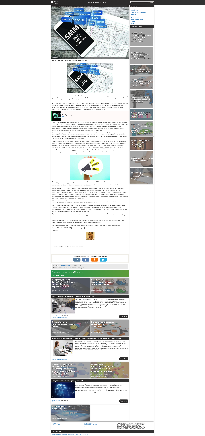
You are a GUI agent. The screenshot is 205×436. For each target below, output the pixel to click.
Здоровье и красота (137, 19)
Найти (151, 2)
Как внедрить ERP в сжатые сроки (62, 407)
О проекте (96, 2)
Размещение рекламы (90, 424)
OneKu (56, 2)
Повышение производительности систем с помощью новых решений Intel (102, 367)
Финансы (133, 14)
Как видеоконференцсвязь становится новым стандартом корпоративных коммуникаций (86, 338)
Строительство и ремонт (138, 12)
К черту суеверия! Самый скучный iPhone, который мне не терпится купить (64, 283)
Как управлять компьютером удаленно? (67, 381)
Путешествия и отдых (137, 16)
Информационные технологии (59, 291)
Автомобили (135, 10)
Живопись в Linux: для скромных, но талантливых (102, 324)
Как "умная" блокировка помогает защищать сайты (102, 281)
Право (133, 23)
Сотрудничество (88, 423)
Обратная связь (56, 424)
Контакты (103, 2)
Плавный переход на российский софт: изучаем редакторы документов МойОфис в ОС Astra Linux (63, 368)
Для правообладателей (90, 425)
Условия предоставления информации (63, 434)
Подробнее (123, 316)
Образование (135, 17)
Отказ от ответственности (82, 434)
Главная (89, 2)
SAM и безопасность (68, 116)
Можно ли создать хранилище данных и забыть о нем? (73, 296)
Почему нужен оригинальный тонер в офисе (63, 324)
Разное (133, 21)
